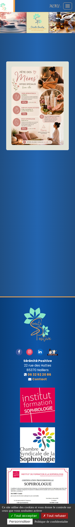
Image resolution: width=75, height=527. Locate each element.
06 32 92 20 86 (39, 374)
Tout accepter (25, 515)
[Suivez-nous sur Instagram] (29, 352)
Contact (39, 379)
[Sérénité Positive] (3, 7)
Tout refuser (56, 515)
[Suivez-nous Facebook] (19, 352)
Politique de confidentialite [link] (51, 521)
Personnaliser (20, 521)
